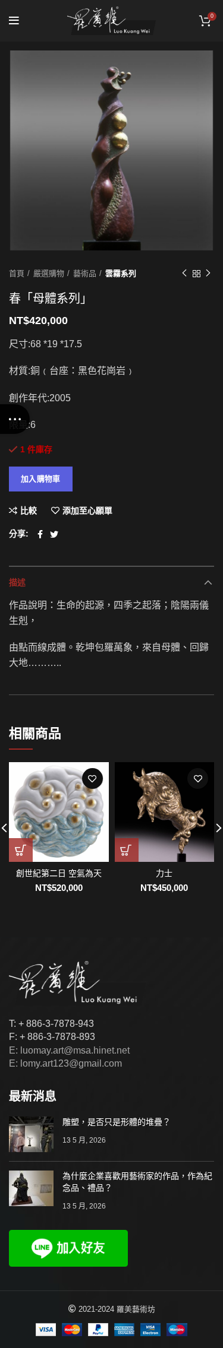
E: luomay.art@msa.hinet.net (69, 1050)
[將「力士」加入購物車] (127, 850)
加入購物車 (41, 478)
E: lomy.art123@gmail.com (65, 1063)
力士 (164, 873)
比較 (28, 510)
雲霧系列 (120, 273)
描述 (17, 582)
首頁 (16, 273)
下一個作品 (208, 274)
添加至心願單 (87, 510)
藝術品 (84, 273)
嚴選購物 (48, 273)
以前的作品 (184, 274)
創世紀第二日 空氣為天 (59, 873)
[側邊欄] (15, 419)
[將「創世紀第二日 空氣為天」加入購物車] (21, 850)
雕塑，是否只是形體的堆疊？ (116, 1122)
